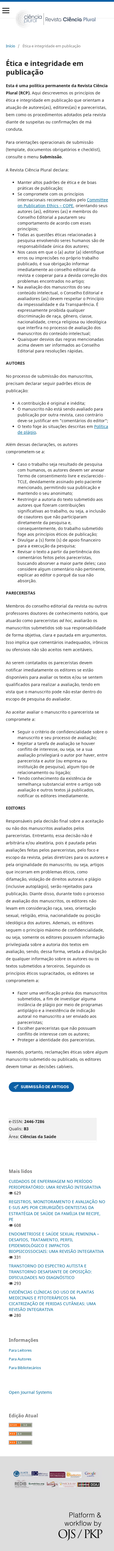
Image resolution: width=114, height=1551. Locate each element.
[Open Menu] (6, 10)
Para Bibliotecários (25, 1367)
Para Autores (20, 1359)
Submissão (41, 1087)
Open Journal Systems (30, 1392)
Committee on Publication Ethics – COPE (63, 202)
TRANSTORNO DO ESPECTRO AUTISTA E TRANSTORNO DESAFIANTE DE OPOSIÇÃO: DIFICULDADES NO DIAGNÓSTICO (50, 1271)
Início (10, 46)
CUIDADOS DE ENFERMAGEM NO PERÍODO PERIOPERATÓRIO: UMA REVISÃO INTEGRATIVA (55, 1184)
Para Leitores (20, 1350)
